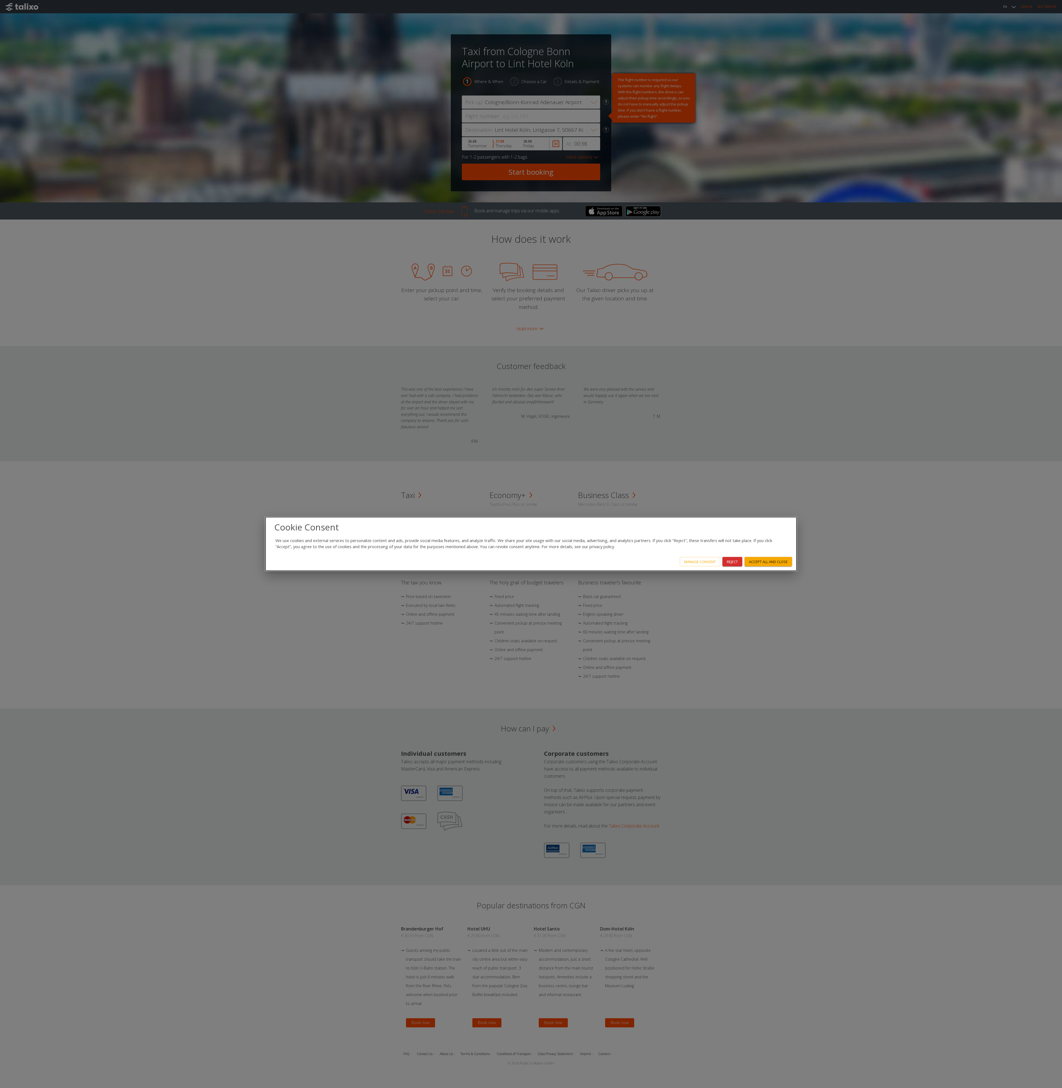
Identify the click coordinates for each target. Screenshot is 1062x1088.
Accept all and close (768, 561)
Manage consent (700, 561)
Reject (732, 561)
